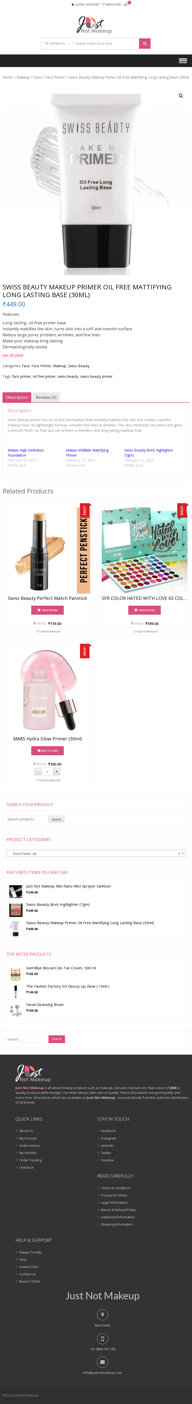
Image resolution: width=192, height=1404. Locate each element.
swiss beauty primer (96, 376)
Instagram (108, 1138)
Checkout (26, 1167)
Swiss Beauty (79, 365)
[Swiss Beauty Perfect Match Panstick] (47, 550)
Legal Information (114, 1202)
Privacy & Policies (114, 1195)
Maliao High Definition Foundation (26, 453)
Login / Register (87, 4)
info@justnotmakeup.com (102, 1372)
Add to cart (50, 750)
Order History (29, 1145)
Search (56, 819)
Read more (50, 610)
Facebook (108, 1130)
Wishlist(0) (113, 4)
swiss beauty (68, 376)
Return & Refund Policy (118, 1209)
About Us (26, 1130)
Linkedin (107, 1145)
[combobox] (96, 853)
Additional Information (118, 1217)
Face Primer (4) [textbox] (94, 853)
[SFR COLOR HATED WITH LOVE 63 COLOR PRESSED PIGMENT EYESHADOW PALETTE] (145, 550)
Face (37, 77)
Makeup (23, 77)
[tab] (16, 397)
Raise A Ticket (29, 1281)
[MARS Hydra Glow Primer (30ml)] (47, 691)
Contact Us (27, 1274)
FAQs (23, 1259)
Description (17, 397)
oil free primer (44, 376)
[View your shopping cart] (126, 4)
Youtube (107, 1160)
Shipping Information (117, 1224)
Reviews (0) (46, 397)
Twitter (106, 1153)
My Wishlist (27, 1153)
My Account (27, 1138)
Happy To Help (30, 1252)
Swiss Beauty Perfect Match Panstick (47, 598)
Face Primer (55, 77)
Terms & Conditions (115, 1188)
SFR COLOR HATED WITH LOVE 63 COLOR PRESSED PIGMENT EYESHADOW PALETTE (145, 598)
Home (7, 77)
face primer (21, 376)
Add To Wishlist (50, 631)
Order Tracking (30, 1160)
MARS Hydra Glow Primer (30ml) (47, 739)
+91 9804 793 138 (102, 1349)
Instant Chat (28, 1266)
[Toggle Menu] (183, 60)
